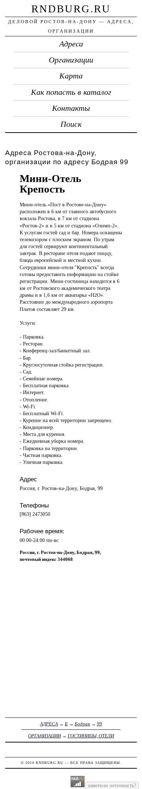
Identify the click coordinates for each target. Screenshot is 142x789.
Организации (71, 60)
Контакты (71, 108)
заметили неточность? (112, 785)
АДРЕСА (49, 724)
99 (99, 724)
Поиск (71, 124)
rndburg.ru (71, 9)
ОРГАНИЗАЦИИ (44, 736)
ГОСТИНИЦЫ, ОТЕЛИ (91, 736)
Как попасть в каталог (71, 92)
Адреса (71, 44)
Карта (71, 76)
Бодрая (82, 724)
